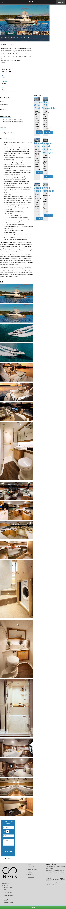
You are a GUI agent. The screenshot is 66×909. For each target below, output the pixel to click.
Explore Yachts (31, 866)
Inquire (40, 132)
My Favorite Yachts (32, 869)
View (38, 129)
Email (4, 831)
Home (29, 864)
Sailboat (30, 872)
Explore (61, 2)
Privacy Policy (31, 877)
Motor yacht (31, 874)
